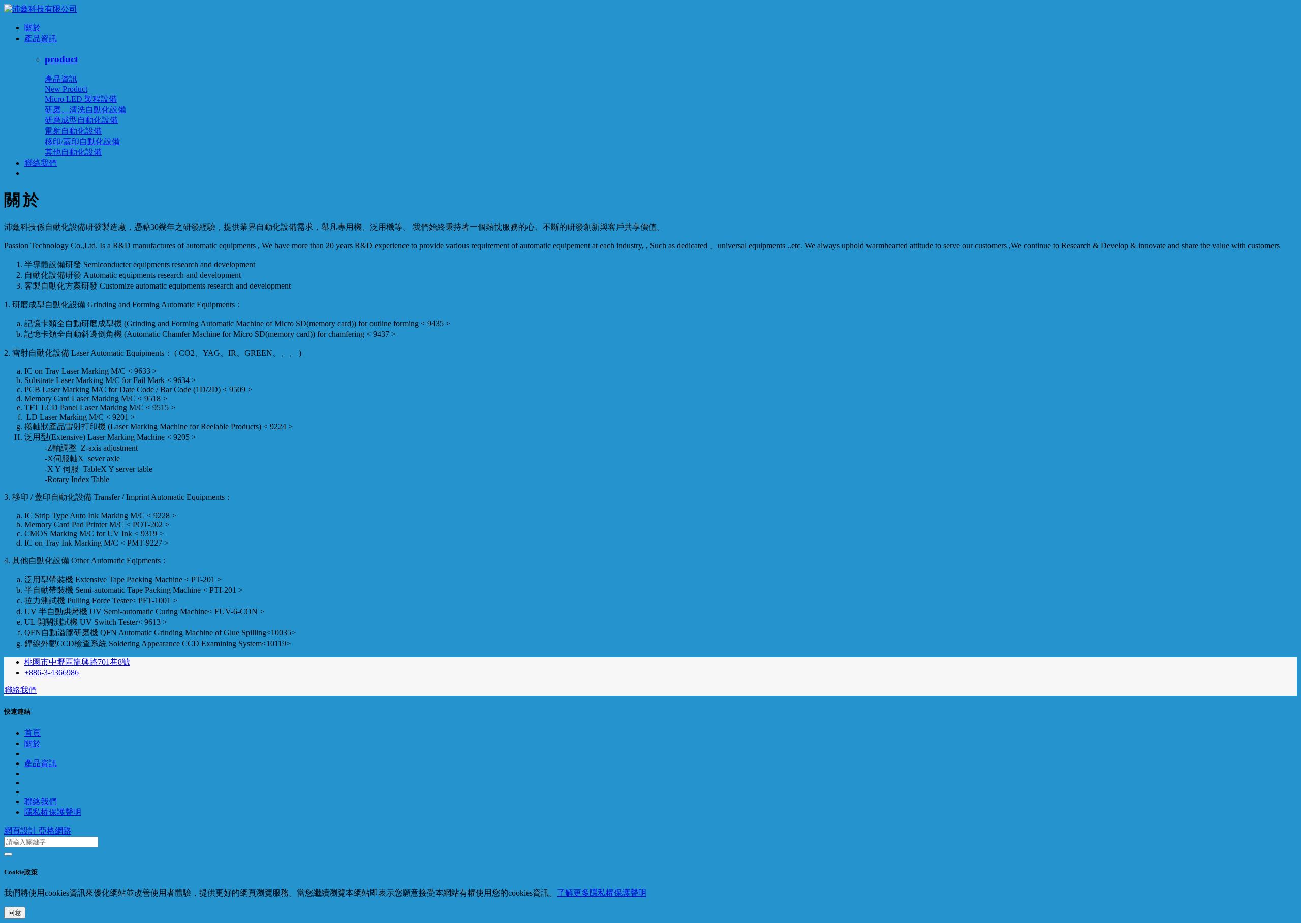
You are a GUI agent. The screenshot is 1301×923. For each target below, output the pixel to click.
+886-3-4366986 (51, 672)
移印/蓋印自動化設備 (82, 141)
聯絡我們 (40, 162)
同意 (14, 912)
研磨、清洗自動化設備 (85, 109)
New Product (66, 89)
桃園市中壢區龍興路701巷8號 (77, 662)
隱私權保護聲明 (52, 812)
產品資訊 (40, 38)
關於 (32, 27)
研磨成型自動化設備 (81, 120)
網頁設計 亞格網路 (37, 830)
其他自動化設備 (73, 152)
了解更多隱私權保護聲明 (601, 892)
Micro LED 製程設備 (81, 98)
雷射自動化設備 (73, 130)
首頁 (32, 732)
